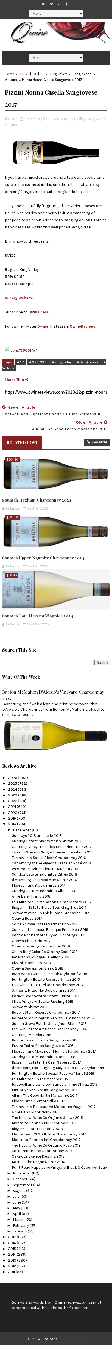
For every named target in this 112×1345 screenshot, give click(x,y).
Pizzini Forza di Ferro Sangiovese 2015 (44, 1040)
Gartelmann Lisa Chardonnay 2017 (42, 1151)
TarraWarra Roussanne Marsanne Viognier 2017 (54, 1106)
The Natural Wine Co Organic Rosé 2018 (46, 1145)
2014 (12, 1254)
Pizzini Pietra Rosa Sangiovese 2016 (42, 1045)
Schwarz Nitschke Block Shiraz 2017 (43, 990)
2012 (12, 1266)
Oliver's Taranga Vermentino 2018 (41, 946)
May (17, 1208)
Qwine (42, 326)
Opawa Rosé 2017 (27, 918)
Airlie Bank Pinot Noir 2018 (35, 1112)
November (22, 1173)
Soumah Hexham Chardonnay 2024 (36, 500)
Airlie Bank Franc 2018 (31, 896)
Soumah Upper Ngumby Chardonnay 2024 (43, 558)
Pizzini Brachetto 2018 (31, 963)
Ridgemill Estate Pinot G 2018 (37, 1128)
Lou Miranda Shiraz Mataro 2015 (40, 1079)
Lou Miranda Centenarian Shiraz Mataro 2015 (51, 902)
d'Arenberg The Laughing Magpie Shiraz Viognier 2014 (58, 1067)
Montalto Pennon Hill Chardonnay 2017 (46, 1139)
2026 (13, 778)
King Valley (58, 74)
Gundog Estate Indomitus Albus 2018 (44, 891)
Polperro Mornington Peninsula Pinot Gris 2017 (53, 1018)
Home (9, 74)
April (17, 1213)
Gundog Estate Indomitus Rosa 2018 (44, 1057)
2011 (12, 1272)
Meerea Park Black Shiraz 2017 (38, 885)
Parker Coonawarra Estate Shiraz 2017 (45, 996)
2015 (12, 1248)
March (19, 1219)
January (20, 1231)
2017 (12, 1237)
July (16, 1196)
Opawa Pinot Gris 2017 (31, 940)
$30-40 (12, 575)
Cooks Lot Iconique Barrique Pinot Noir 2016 (50, 929)
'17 (21, 74)
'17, (50, 119)
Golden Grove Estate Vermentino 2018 (45, 924)
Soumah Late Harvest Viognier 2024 (37, 616)
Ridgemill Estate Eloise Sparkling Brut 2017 (49, 907)
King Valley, (77, 119)
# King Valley (61, 362)
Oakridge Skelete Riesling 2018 (38, 1156)
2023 (13, 795)
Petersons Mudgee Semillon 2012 (40, 957)
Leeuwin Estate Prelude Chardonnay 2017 (48, 985)
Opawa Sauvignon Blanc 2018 (37, 968)
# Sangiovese (87, 362)
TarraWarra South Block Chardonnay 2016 (49, 857)
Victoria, (11, 125)
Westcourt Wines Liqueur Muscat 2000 (46, 869)
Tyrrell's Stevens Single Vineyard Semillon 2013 (52, 852)
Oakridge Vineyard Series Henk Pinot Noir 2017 (52, 846)
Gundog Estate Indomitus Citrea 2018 (44, 874)
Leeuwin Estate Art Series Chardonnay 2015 (49, 1029)
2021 (12, 806)
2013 (12, 1260)
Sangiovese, (96, 119)
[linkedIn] (59, 4)
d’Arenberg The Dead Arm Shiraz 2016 (44, 879)
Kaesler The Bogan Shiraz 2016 (38, 1161)
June (17, 1202)
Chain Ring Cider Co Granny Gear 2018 (45, 951)
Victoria (11, 80)
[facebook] (66, 4)
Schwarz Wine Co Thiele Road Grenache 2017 (50, 913)
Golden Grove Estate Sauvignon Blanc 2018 (49, 1023)
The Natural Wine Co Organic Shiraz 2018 (47, 1117)
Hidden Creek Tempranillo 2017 (38, 1101)
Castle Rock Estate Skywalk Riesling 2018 (48, 935)
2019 (12, 818)
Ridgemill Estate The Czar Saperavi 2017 (46, 1062)
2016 (12, 1243)
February (21, 1225)
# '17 (20, 362)
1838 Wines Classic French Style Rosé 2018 (49, 973)
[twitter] (51, 4)
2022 (13, 801)
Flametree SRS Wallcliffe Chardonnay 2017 (49, 1134)
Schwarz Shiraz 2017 (30, 1007)
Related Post (22, 442)
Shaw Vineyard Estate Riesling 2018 (42, 1001)
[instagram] (43, 4)
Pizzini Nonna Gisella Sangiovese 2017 (44, 1090)
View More (99, 442)
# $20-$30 (37, 362)
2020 (13, 812)
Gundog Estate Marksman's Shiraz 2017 (47, 841)
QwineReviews (83, 326)
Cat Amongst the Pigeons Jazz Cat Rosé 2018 (51, 863)
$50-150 (12, 459)
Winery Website (19, 298)
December (22, 830)
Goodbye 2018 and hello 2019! (37, 835)
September (23, 1185)
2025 (13, 783)
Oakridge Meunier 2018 (31, 1034)
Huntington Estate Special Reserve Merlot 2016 (53, 1073)
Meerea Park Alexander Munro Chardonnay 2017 (54, 1051)
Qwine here (38, 312)
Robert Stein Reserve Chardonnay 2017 (46, 1012)
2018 (12, 824)
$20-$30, (60, 119)
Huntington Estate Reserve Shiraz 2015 (46, 979)
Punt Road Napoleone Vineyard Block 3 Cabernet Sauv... (60, 1167)
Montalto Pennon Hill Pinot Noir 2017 (44, 1123)
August (19, 1190)
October (20, 1179)
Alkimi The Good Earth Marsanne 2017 (45, 1095)
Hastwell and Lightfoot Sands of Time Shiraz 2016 (55, 1084)
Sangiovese (82, 74)
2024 (13, 789)
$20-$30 (36, 74)
